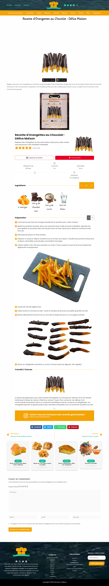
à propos (74, 558)
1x (81, 185)
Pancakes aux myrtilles (91, 463)
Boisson (47, 13)
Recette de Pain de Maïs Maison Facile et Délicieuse (18, 464)
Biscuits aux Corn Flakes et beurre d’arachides (42, 464)
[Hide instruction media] (92, 217)
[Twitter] (68, 5)
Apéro (39, 13)
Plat (88, 13)
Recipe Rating (13, 487)
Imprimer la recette (35, 158)
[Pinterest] (74, 5)
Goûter (81, 13)
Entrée (73, 13)
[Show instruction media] (88, 217)
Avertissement (75, 562)
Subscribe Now (97, 563)
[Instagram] (71, 5)
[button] (16, 148)
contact (74, 560)
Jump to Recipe (50, 80)
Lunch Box (30, 13)
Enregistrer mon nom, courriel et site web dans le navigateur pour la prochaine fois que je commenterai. (45, 524)
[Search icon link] (77, 5)
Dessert (64, 13)
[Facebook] (65, 5)
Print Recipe (62, 80)
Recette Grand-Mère (16, 13)
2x (86, 185)
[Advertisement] (54, 34)
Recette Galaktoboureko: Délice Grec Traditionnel (67, 464)
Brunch (56, 13)
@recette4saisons (43, 417)
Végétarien (96, 13)
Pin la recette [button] (75, 158)
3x (91, 185)
